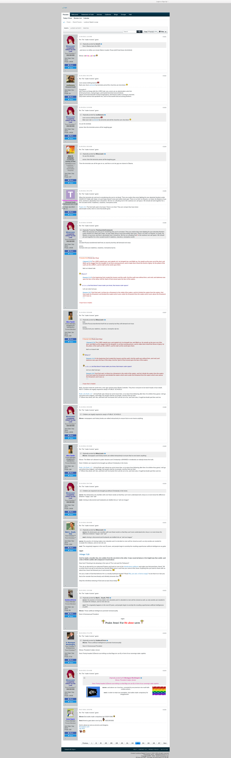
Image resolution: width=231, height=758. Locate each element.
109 (117, 743)
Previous (85, 743)
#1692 (164, 590)
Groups (123, 14)
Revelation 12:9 (84, 727)
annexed (92, 85)
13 (96, 743)
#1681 (164, 36)
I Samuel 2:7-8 (87, 261)
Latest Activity (75, 28)
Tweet (71, 68)
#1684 (164, 146)
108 (111, 743)
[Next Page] (156, 31)
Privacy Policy (154, 749)
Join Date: (68, 58)
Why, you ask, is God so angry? (138, 573)
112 (132, 743)
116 (154, 743)
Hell (130, 14)
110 (122, 743)
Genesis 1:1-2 (87, 277)
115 (148, 743)
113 (138, 743)
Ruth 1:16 (82, 394)
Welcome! (74, 14)
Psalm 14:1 (82, 207)
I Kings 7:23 (84, 554)
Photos (86, 28)
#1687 (164, 312)
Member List (78, 18)
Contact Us (143, 749)
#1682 (164, 76)
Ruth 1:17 (89, 394)
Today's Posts (67, 18)
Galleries (108, 14)
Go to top (164, 749)
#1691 (164, 522)
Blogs (116, 14)
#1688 (164, 407)
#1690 (164, 483)
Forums (65, 14)
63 (101, 743)
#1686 (164, 223)
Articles (99, 14)
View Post (105, 114)
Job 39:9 (82, 728)
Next (165, 743)
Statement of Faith (87, 14)
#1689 (164, 446)
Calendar (86, 18)
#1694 (164, 670)
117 (159, 743)
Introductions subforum (131, 566)
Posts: (67, 61)
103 (106, 743)
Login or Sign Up (161, 1)
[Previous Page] (155, 31)
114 (143, 743)
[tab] (66, 28)
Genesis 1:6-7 (87, 292)
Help (135, 749)
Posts (66, 28)
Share (71, 65)
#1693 (164, 633)
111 (127, 743)
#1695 (164, 709)
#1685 (164, 191)
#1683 (164, 107)
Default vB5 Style (70, 749)
